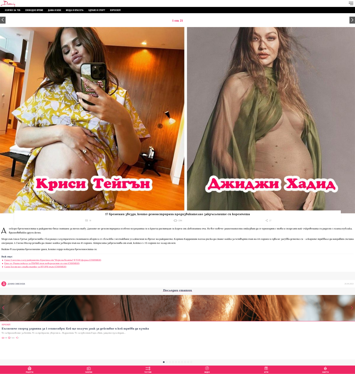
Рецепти (29, 372)
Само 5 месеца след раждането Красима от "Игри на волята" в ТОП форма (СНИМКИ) (52, 260)
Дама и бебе (54, 10)
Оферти (325, 372)
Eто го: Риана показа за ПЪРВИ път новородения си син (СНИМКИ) (41, 263)
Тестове (148, 372)
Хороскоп (115, 10)
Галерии (88, 372)
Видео (207, 372)
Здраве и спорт (96, 10)
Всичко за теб (12, 10)
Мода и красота (74, 10)
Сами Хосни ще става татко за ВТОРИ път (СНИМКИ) (35, 266)
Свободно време (34, 10)
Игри (266, 372)
